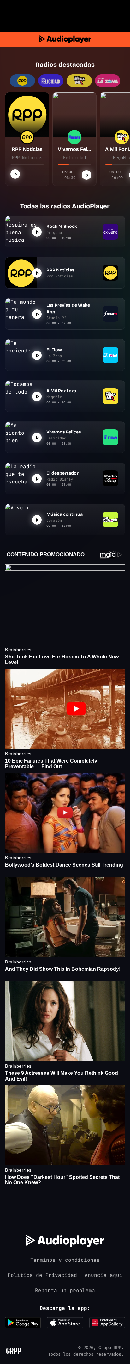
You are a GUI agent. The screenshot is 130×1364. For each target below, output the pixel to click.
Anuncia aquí (103, 1275)
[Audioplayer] (65, 39)
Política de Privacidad (42, 1275)
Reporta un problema (65, 1290)
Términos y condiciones (65, 1260)
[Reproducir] (15, 174)
